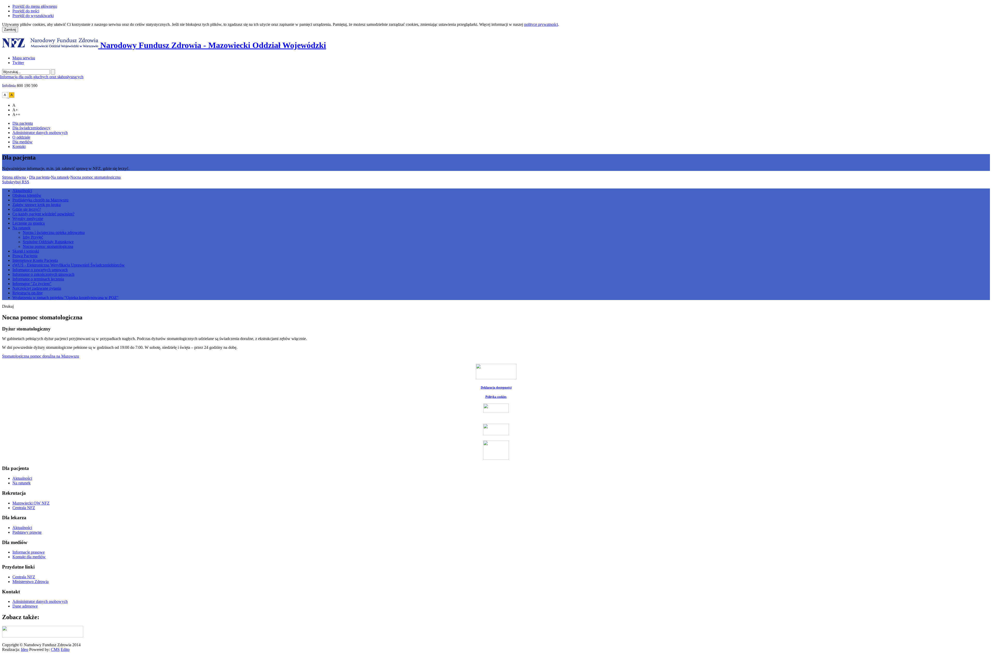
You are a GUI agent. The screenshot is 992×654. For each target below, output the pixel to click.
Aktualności (22, 190)
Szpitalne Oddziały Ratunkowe (48, 242)
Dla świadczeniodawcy (31, 128)
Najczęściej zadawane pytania (36, 288)
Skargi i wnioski (25, 251)
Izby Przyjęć (33, 237)
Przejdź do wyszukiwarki (33, 15)
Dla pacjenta (22, 123)
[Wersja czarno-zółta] (11, 96)
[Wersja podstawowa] (5, 96)
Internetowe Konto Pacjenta (35, 260)
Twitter (18, 62)
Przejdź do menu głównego (34, 6)
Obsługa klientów (26, 195)
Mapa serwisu (23, 58)
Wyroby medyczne (27, 218)
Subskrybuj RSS (15, 182)
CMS (55, 649)
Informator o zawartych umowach (40, 269)
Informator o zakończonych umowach (43, 274)
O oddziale (21, 137)
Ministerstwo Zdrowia (30, 581)
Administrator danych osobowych (40, 132)
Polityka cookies (496, 397)
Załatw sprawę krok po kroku (36, 204)
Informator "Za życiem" (31, 283)
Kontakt (19, 146)
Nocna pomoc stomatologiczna (95, 177)
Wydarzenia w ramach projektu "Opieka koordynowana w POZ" (65, 297)
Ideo (24, 649)
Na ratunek (60, 177)
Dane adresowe (25, 606)
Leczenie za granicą (28, 223)
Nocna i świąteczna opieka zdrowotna (54, 232)
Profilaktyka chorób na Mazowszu (40, 200)
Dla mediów (22, 142)
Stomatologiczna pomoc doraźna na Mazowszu (40, 356)
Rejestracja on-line (27, 293)
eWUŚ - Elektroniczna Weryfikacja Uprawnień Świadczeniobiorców (68, 265)
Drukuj (8, 306)
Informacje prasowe (28, 552)
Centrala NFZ (23, 508)
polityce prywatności (541, 24)
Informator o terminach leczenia (38, 279)
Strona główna (14, 177)
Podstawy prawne (27, 532)
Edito (65, 649)
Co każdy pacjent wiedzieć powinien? (43, 214)
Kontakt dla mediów (29, 557)
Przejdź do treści (25, 11)
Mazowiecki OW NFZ (31, 503)
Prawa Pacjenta (24, 256)
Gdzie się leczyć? (26, 209)
